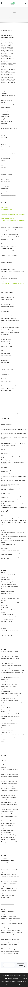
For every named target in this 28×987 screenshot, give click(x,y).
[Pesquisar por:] (9, 965)
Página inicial (11, 17)
